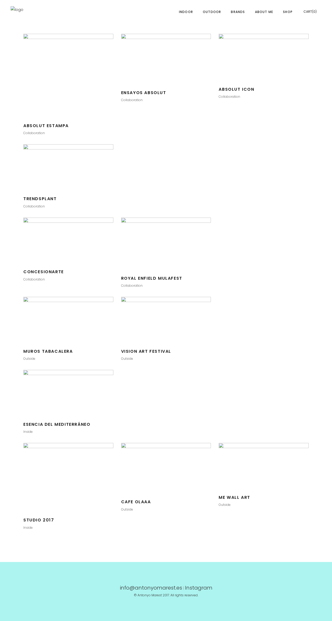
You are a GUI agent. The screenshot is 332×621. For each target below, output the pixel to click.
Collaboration (34, 133)
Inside (28, 431)
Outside (29, 358)
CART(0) (310, 11)
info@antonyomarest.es (151, 587)
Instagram (198, 587)
